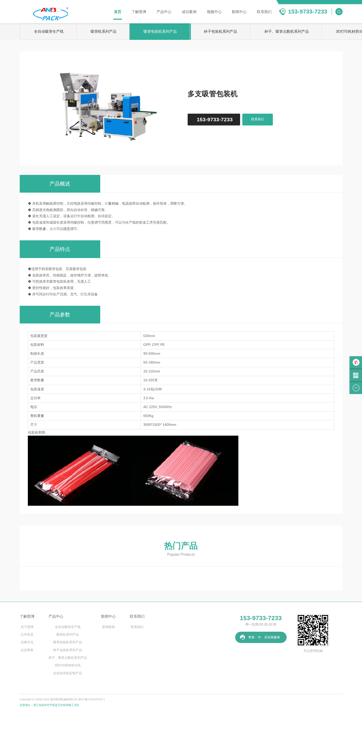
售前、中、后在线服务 (264, 637)
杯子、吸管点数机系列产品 (286, 31)
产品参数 (59, 314)
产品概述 (59, 183)
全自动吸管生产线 (49, 31)
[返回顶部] (355, 388)
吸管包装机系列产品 (160, 31)
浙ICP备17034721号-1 (91, 699)
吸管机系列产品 (103, 31)
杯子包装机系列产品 (220, 31)
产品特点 (59, 249)
